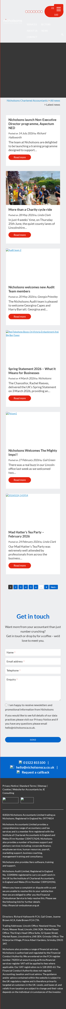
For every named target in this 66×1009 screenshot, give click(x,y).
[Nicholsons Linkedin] (31, 11)
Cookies (7, 789)
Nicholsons (44, 378)
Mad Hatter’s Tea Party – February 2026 (26, 534)
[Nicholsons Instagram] (41, 11)
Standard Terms (28, 785)
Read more (20, 157)
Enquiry (12, 679)
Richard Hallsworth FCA (27, 916)
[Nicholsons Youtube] (38, 11)
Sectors (45, 24)
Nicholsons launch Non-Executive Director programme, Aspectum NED (32, 124)
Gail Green (49, 460)
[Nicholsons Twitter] (36, 11)
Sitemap (42, 785)
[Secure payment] (26, 11)
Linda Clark (44, 215)
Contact (32, 37)
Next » (53, 587)
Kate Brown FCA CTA (27, 920)
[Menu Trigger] (58, 8)
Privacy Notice (42, 719)
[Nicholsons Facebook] (33, 11)
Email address (16, 661)
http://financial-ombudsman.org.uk (21, 905)
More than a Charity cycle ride (30, 209)
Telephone (13, 670)
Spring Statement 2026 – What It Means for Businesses (32, 371)
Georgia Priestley (47, 296)
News (44, 30)
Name (11, 652)
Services (32, 24)
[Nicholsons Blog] (28, 11)
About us (32, 30)
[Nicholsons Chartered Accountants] (12, 21)
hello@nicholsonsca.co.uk (20, 727)
